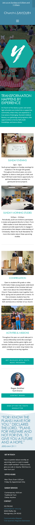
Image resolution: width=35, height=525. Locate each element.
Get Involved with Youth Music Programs (17, 361)
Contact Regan (17, 395)
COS (5, 521)
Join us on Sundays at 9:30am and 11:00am (16, 3)
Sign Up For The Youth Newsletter (17, 407)
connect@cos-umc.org (12, 509)
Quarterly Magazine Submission (19, 521)
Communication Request (13, 518)
